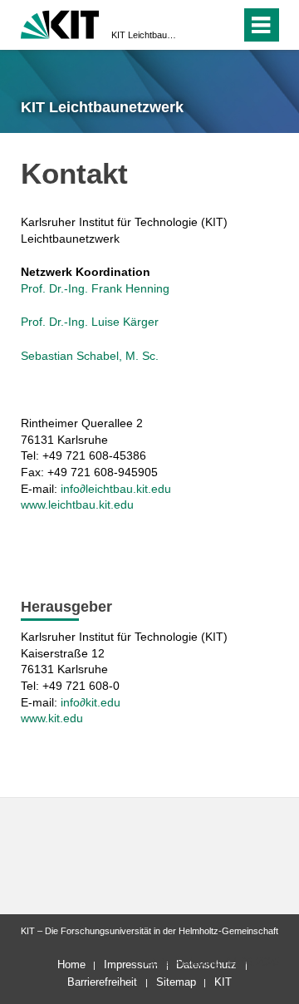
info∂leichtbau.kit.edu (116, 488)
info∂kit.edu (90, 702)
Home (71, 964)
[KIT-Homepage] (60, 23)
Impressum (131, 964)
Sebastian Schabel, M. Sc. (90, 355)
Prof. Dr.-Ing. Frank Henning (95, 288)
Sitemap (176, 982)
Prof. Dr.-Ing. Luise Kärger (90, 321)
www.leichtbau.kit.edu (77, 504)
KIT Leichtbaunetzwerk (144, 35)
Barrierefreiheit (102, 982)
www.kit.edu (52, 718)
